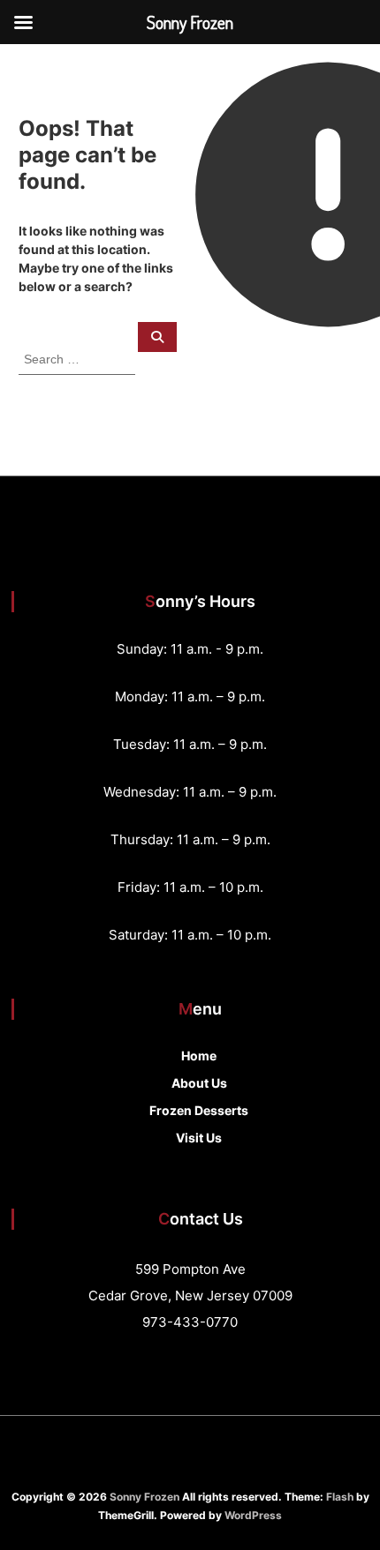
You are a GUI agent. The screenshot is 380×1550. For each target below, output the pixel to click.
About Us (199, 1082)
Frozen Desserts (198, 1110)
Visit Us (199, 1137)
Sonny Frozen (144, 1496)
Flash (339, 1496)
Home (199, 1055)
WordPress (253, 1515)
